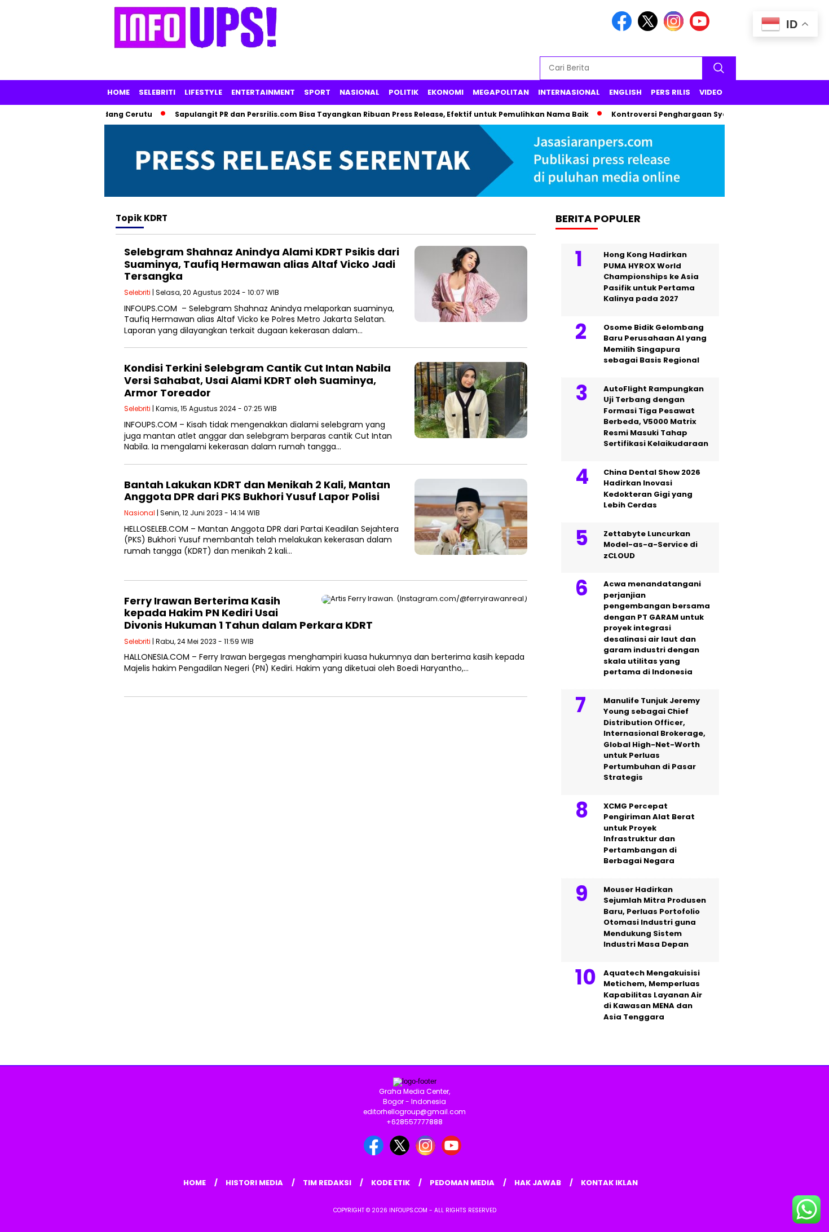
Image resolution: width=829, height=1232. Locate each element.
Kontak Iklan (609, 1182)
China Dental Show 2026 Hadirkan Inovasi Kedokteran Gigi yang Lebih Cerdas (651, 489)
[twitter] (650, 28)
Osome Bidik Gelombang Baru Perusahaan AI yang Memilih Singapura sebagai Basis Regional (655, 344)
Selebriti (157, 92)
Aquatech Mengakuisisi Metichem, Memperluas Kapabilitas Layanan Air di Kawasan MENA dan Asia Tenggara (652, 995)
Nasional (359, 92)
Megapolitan (501, 92)
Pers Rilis (670, 92)
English (625, 92)
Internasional (569, 92)
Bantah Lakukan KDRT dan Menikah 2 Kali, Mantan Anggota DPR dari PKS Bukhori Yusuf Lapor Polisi (257, 491)
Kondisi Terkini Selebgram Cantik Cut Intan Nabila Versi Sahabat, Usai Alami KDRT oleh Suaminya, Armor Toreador (257, 380)
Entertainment (263, 92)
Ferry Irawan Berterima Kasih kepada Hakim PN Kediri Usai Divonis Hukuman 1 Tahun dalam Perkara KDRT (248, 613)
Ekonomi (445, 92)
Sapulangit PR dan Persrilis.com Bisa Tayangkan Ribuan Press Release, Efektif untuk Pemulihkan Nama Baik (361, 114)
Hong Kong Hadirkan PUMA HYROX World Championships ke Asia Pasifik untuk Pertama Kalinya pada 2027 (651, 277)
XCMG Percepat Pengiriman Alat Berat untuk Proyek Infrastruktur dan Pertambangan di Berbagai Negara (649, 834)
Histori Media (254, 1182)
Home (118, 92)
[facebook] (624, 28)
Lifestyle (203, 92)
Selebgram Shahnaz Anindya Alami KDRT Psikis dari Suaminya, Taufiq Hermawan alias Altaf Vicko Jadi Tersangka (261, 264)
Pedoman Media (462, 1182)
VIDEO (710, 92)
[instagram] (675, 28)
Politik (403, 92)
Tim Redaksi (327, 1182)
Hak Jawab (537, 1182)
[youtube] (701, 28)
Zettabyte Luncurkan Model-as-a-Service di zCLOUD (650, 544)
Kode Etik (390, 1182)
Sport (317, 92)
